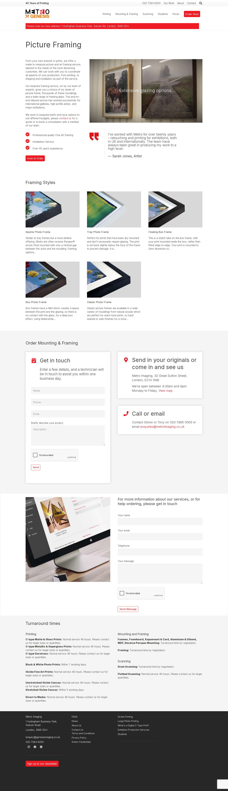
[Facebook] (35, 747)
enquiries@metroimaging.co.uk (162, 426)
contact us (65, 118)
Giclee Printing (125, 716)
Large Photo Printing (128, 721)
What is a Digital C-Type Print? (133, 725)
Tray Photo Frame (98, 231)
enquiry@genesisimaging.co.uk (43, 737)
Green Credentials (81, 741)
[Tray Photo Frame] (114, 193)
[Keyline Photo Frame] (53, 193)
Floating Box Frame (160, 231)
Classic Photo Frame (99, 302)
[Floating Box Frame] (175, 193)
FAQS (74, 716)
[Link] (37, 14)
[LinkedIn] (41, 747)
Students (122, 734)
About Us (76, 725)
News (75, 721)
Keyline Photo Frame (38, 231)
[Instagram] (29, 747)
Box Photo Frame (36, 302)
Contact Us (77, 729)
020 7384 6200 (35, 741)
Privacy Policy (79, 737)
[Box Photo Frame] (53, 263)
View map (165, 390)
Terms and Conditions (83, 733)
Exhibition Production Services (133, 729)
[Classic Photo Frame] (114, 263)
